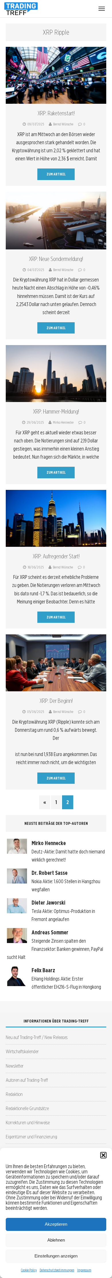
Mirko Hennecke (63, 422)
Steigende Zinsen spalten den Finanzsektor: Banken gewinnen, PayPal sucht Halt (55, 949)
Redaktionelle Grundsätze (27, 1108)
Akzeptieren (56, 1224)
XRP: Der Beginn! (56, 700)
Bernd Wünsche (63, 124)
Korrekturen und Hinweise (28, 1122)
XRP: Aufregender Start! (56, 556)
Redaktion (14, 1094)
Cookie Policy (29, 1270)
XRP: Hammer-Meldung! (56, 411)
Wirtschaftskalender (22, 1051)
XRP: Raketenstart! (56, 113)
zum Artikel (56, 174)
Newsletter (15, 1066)
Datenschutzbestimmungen (57, 1270)
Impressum (84, 1270)
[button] (103, 1155)
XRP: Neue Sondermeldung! (56, 258)
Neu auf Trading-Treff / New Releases (36, 1037)
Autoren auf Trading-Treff (27, 1080)
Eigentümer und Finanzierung (31, 1136)
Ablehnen (56, 1240)
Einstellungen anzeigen (56, 1255)
